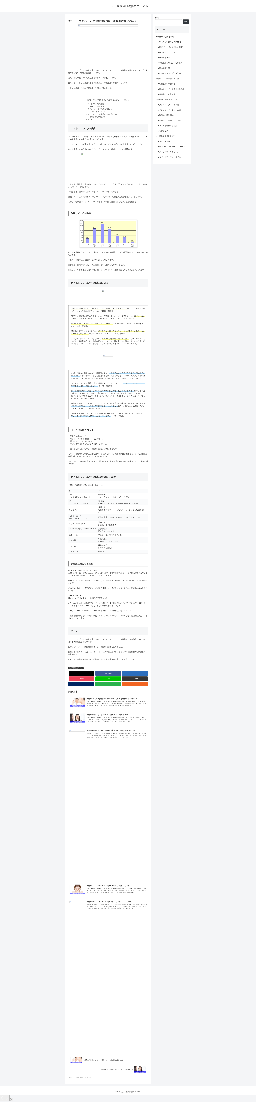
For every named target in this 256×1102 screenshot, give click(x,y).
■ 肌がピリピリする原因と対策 (170, 47)
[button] (135, 678)
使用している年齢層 (97, 106)
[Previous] (2, 1098)
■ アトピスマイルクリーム (168, 152)
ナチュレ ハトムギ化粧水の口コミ (100, 109)
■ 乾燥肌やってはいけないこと (170, 63)
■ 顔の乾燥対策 (164, 68)
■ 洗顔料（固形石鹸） (166, 115)
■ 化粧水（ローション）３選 (169, 120)
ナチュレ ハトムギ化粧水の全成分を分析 (102, 114)
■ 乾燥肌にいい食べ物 (166, 84)
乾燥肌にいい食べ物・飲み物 (167, 79)
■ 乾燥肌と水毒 (164, 58)
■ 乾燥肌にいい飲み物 (166, 94)
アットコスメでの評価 (96, 104)
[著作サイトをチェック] (81, 684)
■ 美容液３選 (163, 131)
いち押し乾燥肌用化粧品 (165, 136)
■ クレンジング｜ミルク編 (168, 105)
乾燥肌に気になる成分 (98, 117)
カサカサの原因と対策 (165, 37)
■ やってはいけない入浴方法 (169, 42)
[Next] (7, 1098)
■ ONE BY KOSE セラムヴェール (171, 147)
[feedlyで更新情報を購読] (108, 684)
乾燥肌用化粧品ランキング (76, 668)
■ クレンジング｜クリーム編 (169, 110)
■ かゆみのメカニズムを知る (169, 73)
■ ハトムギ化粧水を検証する (169, 126)
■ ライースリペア (165, 141)
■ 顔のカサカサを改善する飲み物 (171, 89)
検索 (157, 18)
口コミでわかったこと (98, 111)
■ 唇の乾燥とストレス (166, 52)
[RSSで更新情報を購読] (135, 684)
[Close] (11, 1099)
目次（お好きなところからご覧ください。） (105, 100)
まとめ (90, 119)
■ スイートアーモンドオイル (169, 157)
